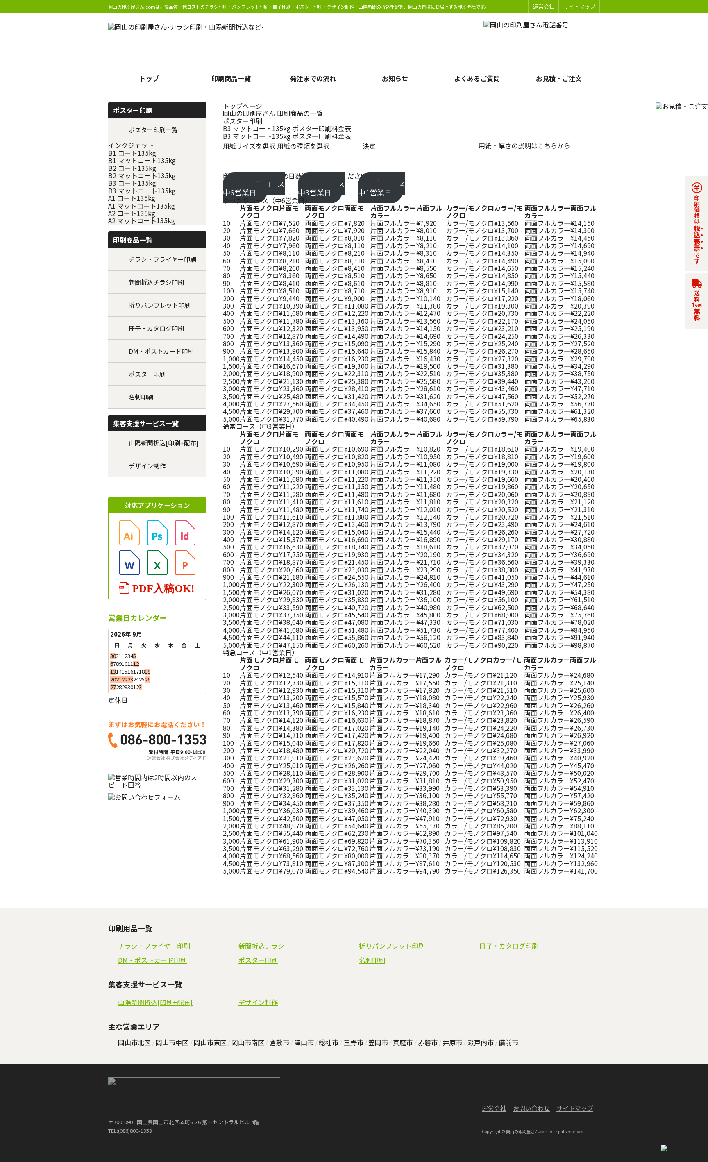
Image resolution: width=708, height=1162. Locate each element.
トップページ (242, 106)
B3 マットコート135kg (142, 190)
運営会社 (543, 6)
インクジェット (131, 145)
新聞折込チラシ (261, 946)
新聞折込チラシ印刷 (156, 282)
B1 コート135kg (132, 153)
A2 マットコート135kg (141, 220)
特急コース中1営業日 (381, 187)
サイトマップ (579, 6)
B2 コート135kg (132, 168)
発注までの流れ (313, 78)
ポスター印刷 (242, 121)
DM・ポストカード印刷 (161, 351)
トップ (149, 78)
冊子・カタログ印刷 (156, 328)
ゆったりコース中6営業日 (254, 187)
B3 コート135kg (132, 183)
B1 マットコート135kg (142, 160)
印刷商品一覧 (231, 78)
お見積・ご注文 (559, 78)
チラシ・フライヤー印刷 (162, 259)
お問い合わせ (531, 1108)
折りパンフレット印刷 (160, 305)
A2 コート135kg (131, 213)
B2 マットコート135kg (142, 175)
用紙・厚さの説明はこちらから (524, 145)
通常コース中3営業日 (321, 187)
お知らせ (395, 78)
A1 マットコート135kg (141, 206)
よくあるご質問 (477, 78)
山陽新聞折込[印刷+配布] (164, 442)
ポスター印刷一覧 (153, 129)
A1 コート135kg (131, 198)
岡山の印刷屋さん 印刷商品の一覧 (273, 113)
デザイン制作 (147, 465)
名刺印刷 (141, 397)
